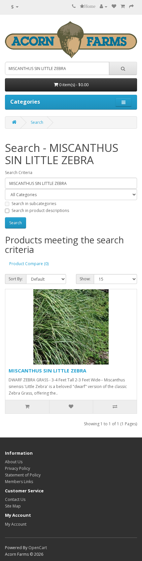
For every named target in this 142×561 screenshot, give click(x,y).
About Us (13, 462)
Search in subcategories (34, 203)
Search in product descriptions (40, 210)
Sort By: (16, 279)
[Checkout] (131, 6)
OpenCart (37, 547)
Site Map (13, 506)
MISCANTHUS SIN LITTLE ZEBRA (47, 370)
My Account (15, 524)
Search (37, 122)
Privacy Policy (17, 468)
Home (89, 6)
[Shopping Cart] (123, 6)
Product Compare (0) (29, 263)
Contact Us (15, 499)
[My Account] (103, 6)
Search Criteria (18, 172)
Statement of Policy (23, 475)
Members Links (19, 481)
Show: (85, 279)
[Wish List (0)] (114, 6)
